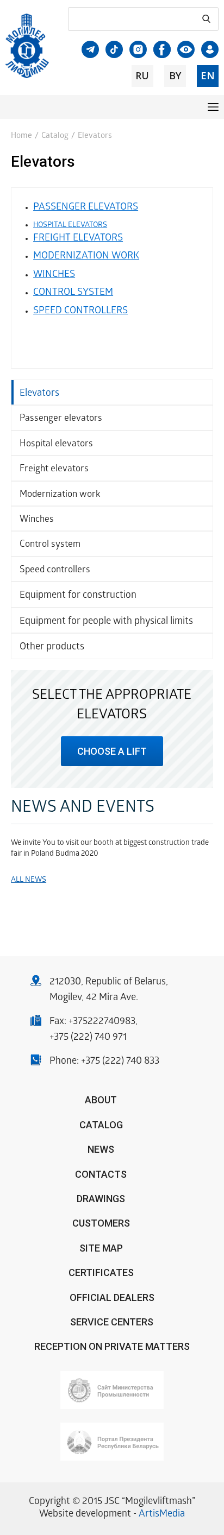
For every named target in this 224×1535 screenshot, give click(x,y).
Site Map (101, 1248)
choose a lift (112, 751)
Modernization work (60, 495)
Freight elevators (54, 469)
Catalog (55, 136)
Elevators (39, 394)
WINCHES (54, 275)
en (208, 75)
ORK (130, 256)
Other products (52, 647)
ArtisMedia (162, 1514)
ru (142, 75)
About (101, 1100)
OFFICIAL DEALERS (112, 1297)
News (101, 1149)
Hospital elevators (56, 444)
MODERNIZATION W (77, 256)
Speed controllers (55, 570)
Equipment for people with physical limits (106, 622)
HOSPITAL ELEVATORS (70, 225)
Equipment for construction (78, 596)
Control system (50, 545)
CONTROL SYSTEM (73, 293)
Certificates (101, 1272)
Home (21, 136)
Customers (101, 1223)
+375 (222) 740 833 (120, 1061)
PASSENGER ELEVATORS (85, 207)
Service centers (111, 1322)
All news (28, 880)
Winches (37, 520)
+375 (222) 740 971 (88, 1038)
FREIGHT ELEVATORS (78, 238)
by (175, 75)
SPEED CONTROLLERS (80, 311)
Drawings (101, 1198)
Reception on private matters (112, 1346)
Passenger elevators (61, 419)
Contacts (101, 1174)
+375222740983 (102, 1022)
